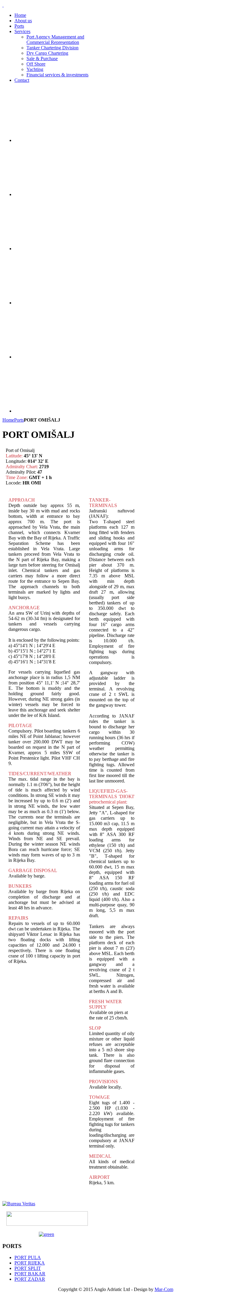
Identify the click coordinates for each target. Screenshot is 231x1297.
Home (8, 420)
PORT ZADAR (29, 1279)
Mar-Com (164, 1289)
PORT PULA (27, 1257)
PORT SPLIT (27, 1268)
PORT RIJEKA (29, 1262)
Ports (19, 420)
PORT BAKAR (29, 1273)
